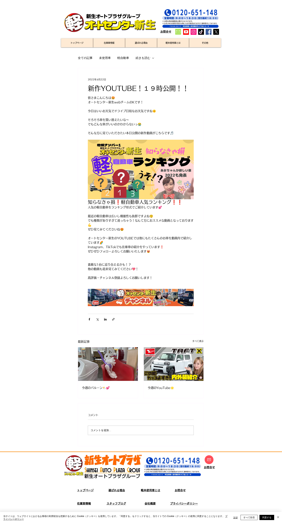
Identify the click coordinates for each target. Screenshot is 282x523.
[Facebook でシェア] (89, 319)
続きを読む (143, 58)
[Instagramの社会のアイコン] (193, 32)
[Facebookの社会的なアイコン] (209, 32)
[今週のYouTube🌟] (174, 364)
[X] (216, 32)
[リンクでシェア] (113, 319)
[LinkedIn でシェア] (105, 319)
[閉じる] (278, 517)
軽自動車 (123, 58)
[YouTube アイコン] (186, 32)
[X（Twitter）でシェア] (97, 319)
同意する (266, 517)
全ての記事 (85, 58)
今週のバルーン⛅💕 (96, 387)
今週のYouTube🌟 (161, 387)
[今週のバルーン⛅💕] (108, 364)
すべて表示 (198, 341)
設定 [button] (235, 517)
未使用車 (105, 58)
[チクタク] (201, 32)
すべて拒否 (249, 517)
